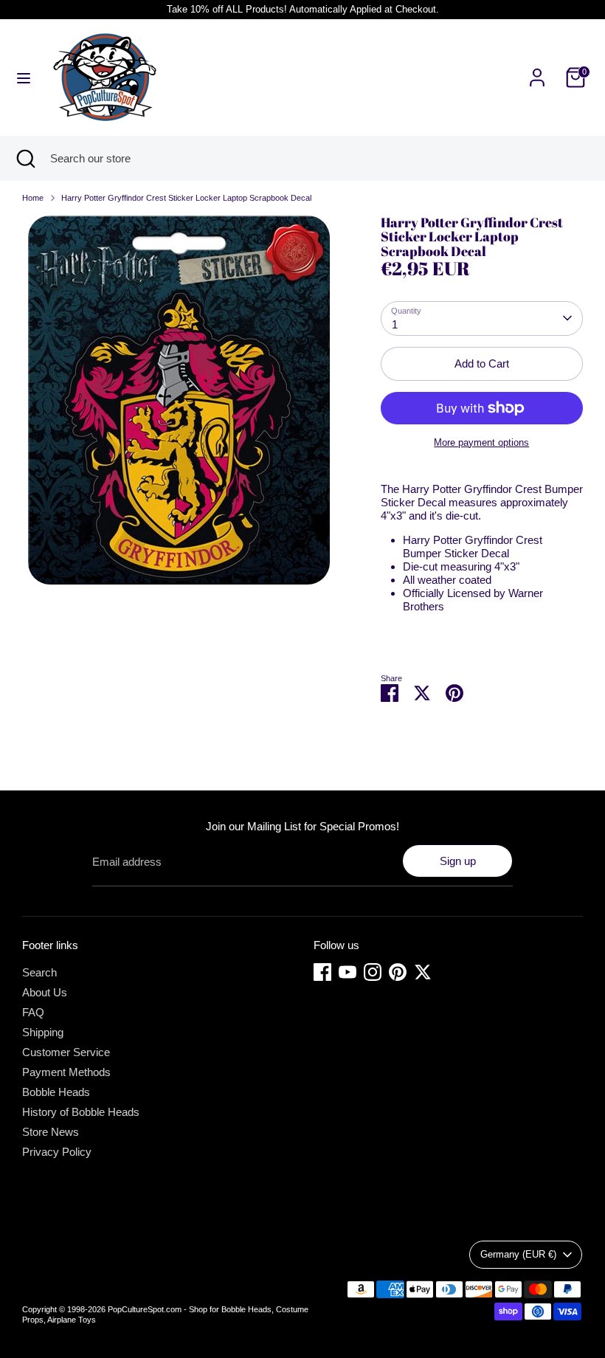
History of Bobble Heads (80, 1112)
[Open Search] (25, 158)
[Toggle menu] (23, 77)
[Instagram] (372, 972)
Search (39, 972)
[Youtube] (347, 972)
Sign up (458, 861)
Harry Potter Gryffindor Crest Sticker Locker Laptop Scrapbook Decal (186, 197)
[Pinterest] (398, 972)
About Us (44, 992)
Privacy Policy (56, 1151)
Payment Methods (66, 1072)
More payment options (481, 442)
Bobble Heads (56, 1092)
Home (33, 197)
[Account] (537, 69)
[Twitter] (423, 972)
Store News (50, 1132)
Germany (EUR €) (518, 1254)
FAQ (33, 1012)
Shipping (42, 1032)
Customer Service (66, 1052)
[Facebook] (322, 972)
